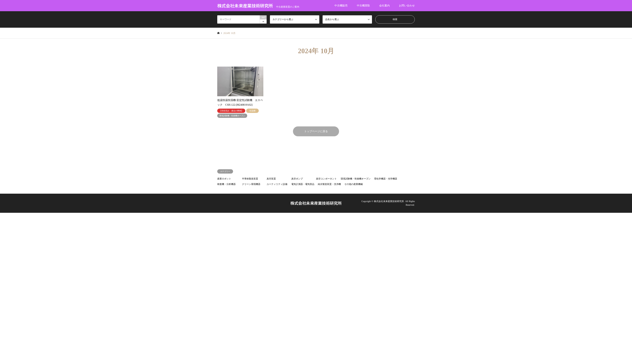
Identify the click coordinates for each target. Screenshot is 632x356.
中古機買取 (363, 5)
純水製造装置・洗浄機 (329, 184)
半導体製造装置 (250, 179)
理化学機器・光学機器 (385, 179)
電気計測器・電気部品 (302, 184)
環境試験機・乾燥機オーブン (356, 179)
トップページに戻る (316, 131)
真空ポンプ (297, 179)
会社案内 (384, 5)
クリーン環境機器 (251, 184)
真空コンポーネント (326, 179)
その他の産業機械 (353, 184)
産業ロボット (224, 179)
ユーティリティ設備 (277, 184)
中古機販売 (341, 5)
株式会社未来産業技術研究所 (316, 203)
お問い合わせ (407, 5)
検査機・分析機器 (226, 184)
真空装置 (271, 179)
